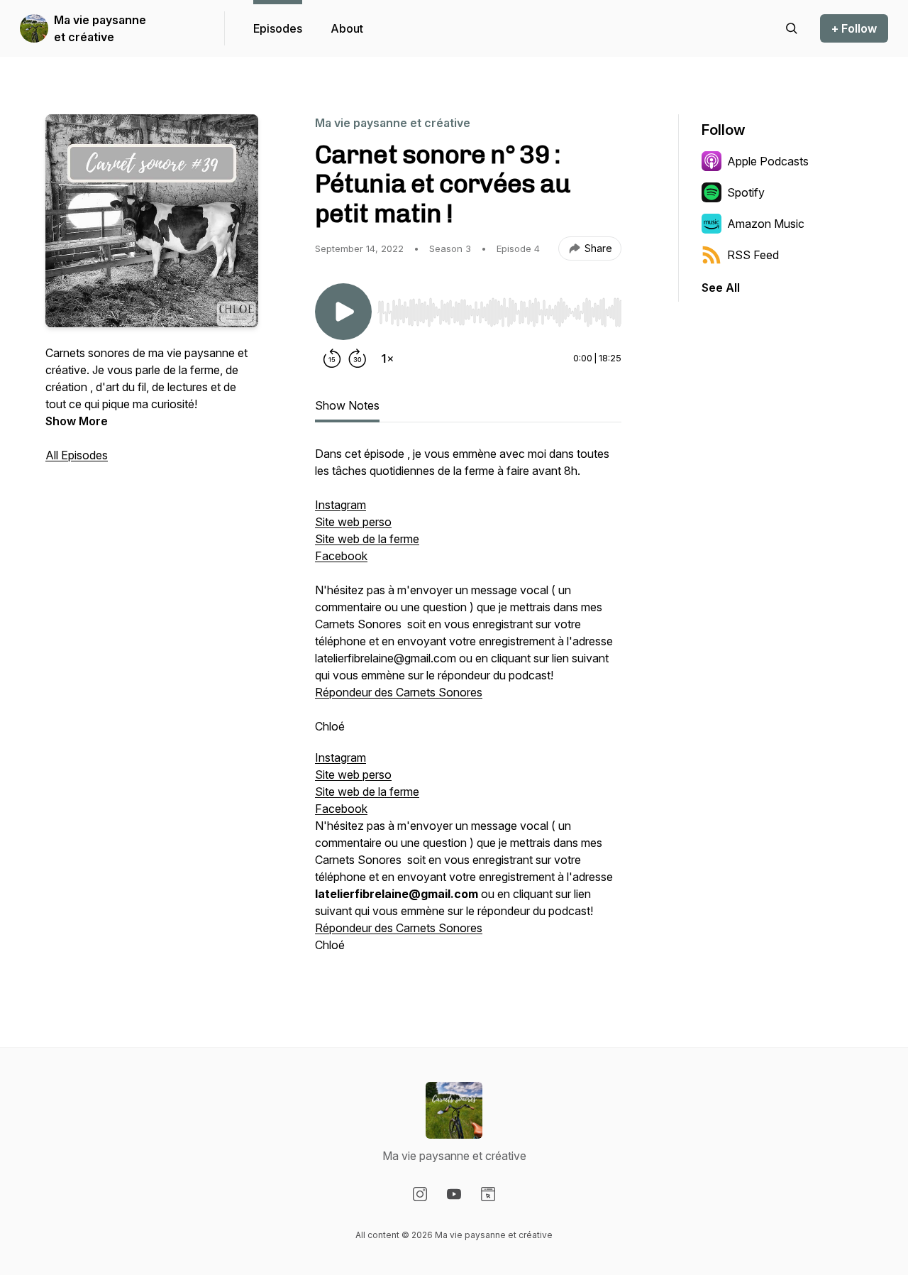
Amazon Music (765, 224)
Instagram (340, 505)
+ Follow (854, 28)
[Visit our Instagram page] (420, 1194)
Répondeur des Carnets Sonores (398, 692)
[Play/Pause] (343, 311)
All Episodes (76, 455)
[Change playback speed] (387, 358)
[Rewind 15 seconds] (332, 358)
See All (721, 287)
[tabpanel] (468, 706)
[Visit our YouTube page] (454, 1194)
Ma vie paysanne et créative (100, 28)
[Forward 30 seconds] (357, 358)
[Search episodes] (791, 28)
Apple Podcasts (768, 161)
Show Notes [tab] (347, 405)
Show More (76, 421)
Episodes (277, 28)
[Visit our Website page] (488, 1194)
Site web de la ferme (367, 539)
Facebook (341, 556)
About (347, 28)
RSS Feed (753, 255)
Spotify (746, 192)
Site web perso (353, 522)
